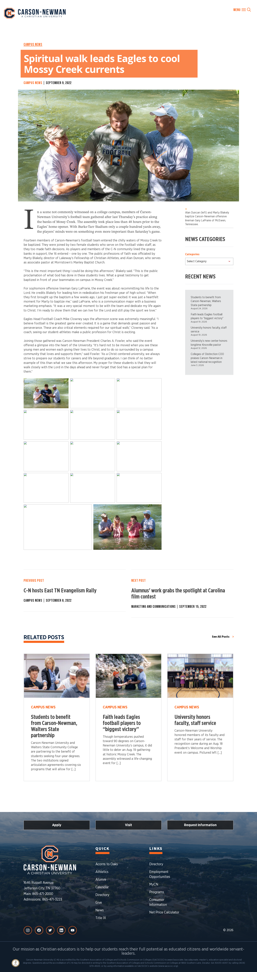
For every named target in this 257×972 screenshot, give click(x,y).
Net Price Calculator (164, 912)
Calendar (102, 887)
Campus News (33, 44)
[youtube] (72, 930)
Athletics (101, 872)
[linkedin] (61, 930)
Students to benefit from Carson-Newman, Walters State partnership (206, 301)
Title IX (100, 918)
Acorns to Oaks (106, 864)
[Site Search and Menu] (242, 9)
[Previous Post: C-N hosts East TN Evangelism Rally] (75, 590)
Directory (102, 895)
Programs (156, 892)
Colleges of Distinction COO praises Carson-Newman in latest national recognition (207, 358)
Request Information (200, 825)
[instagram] (28, 930)
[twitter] (50, 930)
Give (98, 902)
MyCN (153, 884)
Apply (56, 825)
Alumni (100, 879)
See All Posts (220, 636)
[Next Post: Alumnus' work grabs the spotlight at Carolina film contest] (182, 594)
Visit (128, 825)
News (99, 910)
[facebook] (39, 930)
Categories (192, 254)
